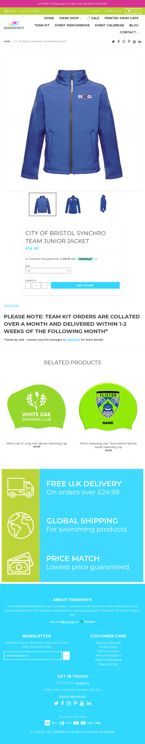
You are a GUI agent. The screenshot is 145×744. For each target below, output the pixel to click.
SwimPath (73, 339)
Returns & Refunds (108, 643)
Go (66, 655)
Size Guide (11, 305)
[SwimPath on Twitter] (113, 41)
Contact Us (82, 683)
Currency (26, 11)
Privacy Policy (108, 647)
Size (27, 266)
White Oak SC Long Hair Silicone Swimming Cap (37, 443)
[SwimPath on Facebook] (119, 41)
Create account (113, 11)
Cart (135, 11)
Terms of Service (108, 651)
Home (7, 41)
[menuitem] (49, 18)
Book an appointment (72, 696)
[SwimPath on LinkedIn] (139, 41)
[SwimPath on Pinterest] (129, 41)
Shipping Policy (108, 664)
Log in (96, 11)
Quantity (30, 280)
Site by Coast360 (104, 731)
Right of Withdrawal (108, 659)
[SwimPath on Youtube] (134, 41)
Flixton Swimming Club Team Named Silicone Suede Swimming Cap (108, 445)
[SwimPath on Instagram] (123, 41)
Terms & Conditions (108, 655)
